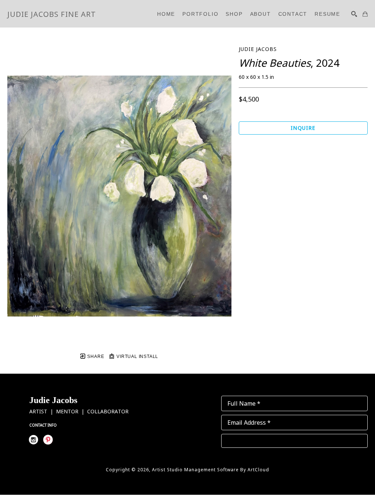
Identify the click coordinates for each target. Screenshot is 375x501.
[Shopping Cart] (365, 14)
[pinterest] (48, 440)
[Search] (354, 14)
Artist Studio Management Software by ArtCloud (210, 469)
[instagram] (33, 440)
